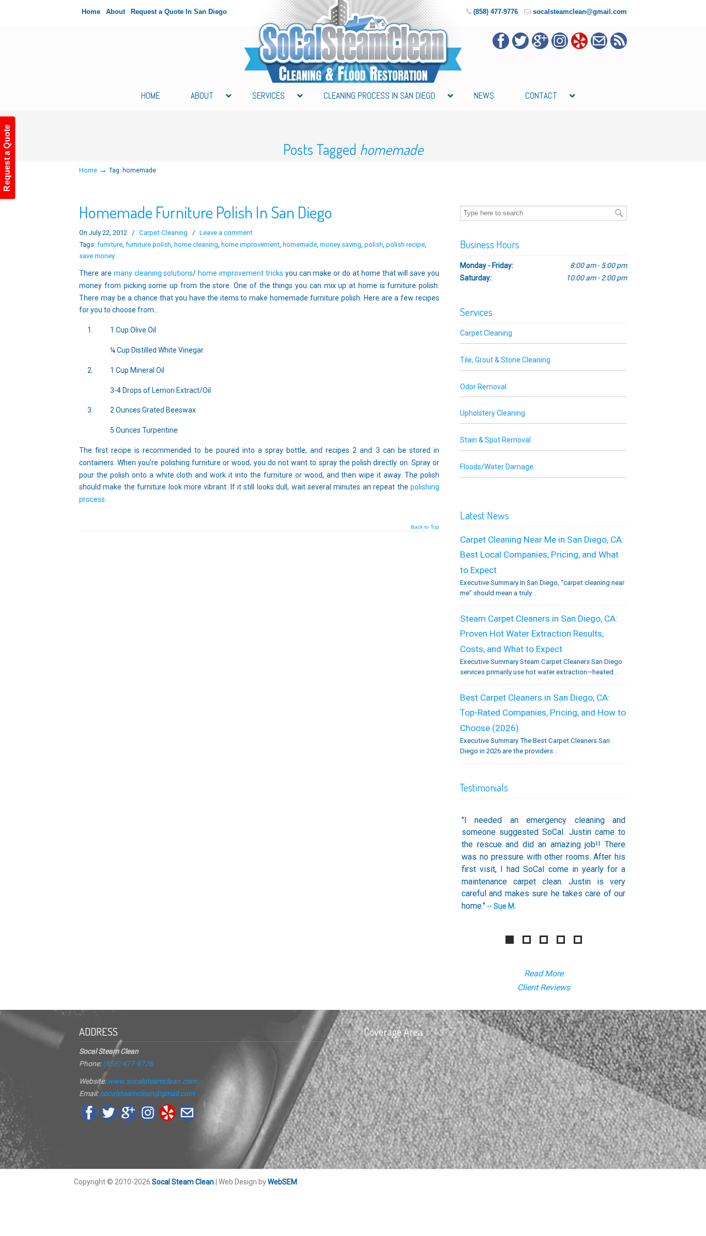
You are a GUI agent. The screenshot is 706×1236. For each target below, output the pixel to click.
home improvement (250, 244)
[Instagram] (559, 46)
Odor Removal (483, 387)
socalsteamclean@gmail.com (580, 11)
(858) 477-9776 (495, 11)
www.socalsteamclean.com (152, 1081)
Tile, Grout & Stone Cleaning (505, 360)
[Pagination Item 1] (509, 940)
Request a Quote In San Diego (179, 11)
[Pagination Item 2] (527, 940)
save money (97, 256)
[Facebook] (501, 46)
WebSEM (282, 1182)
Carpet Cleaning (163, 232)
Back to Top (425, 527)
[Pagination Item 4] (561, 940)
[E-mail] (599, 46)
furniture (109, 244)
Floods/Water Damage (496, 467)
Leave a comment (226, 232)
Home (91, 11)
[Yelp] (579, 46)
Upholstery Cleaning (492, 413)
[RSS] (618, 46)
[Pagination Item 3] (544, 940)
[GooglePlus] (540, 46)
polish (373, 244)
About (115, 11)
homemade (300, 244)
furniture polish (148, 244)
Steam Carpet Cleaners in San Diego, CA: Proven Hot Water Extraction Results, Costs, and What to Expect (539, 633)
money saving (340, 244)
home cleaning (196, 244)
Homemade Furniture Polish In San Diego (205, 212)
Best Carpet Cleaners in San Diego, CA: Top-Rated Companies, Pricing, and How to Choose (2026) (543, 712)
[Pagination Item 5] (578, 940)
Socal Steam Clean (183, 1182)
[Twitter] (520, 46)
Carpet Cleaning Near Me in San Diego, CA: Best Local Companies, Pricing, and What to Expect (542, 554)
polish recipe (405, 244)
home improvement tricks (240, 273)
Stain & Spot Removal (495, 440)
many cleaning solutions (153, 273)
